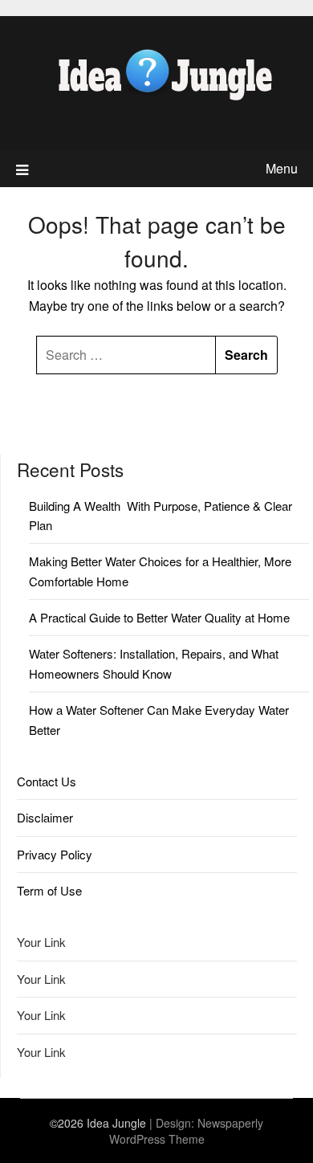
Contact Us (46, 781)
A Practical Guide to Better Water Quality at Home (159, 617)
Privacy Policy (54, 854)
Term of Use (49, 890)
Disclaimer (45, 817)
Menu (282, 168)
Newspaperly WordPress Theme (186, 1131)
